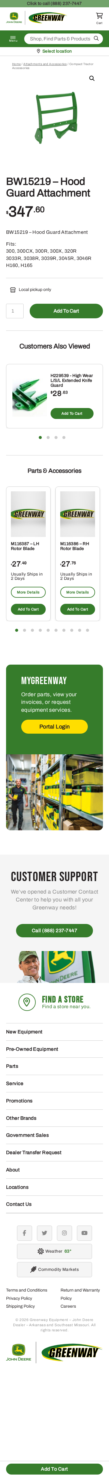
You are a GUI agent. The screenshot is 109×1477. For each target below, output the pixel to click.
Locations (17, 1187)
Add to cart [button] (71, 413)
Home (16, 64)
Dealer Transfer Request (33, 1152)
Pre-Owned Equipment (32, 1049)
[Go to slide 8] (71, 630)
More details (28, 592)
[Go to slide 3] (56, 437)
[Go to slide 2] (48, 437)
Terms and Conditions (26, 1290)
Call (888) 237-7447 (55, 930)
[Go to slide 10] (87, 630)
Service (14, 1083)
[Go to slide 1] (40, 437)
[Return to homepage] (37, 23)
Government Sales (27, 1135)
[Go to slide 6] (56, 630)
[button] (92, 78)
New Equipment (24, 1031)
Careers (68, 1306)
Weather (57, 1251)
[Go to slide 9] (79, 630)
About (13, 1169)
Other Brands (21, 1118)
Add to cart (66, 310)
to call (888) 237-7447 (54, 3)
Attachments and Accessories (45, 64)
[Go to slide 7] (63, 630)
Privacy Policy (19, 1298)
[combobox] (63, 38)
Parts (12, 1066)
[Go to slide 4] (63, 437)
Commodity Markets (58, 1269)
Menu (13, 40)
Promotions (19, 1100)
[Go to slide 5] (48, 630)
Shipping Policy (20, 1306)
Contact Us (19, 1204)
